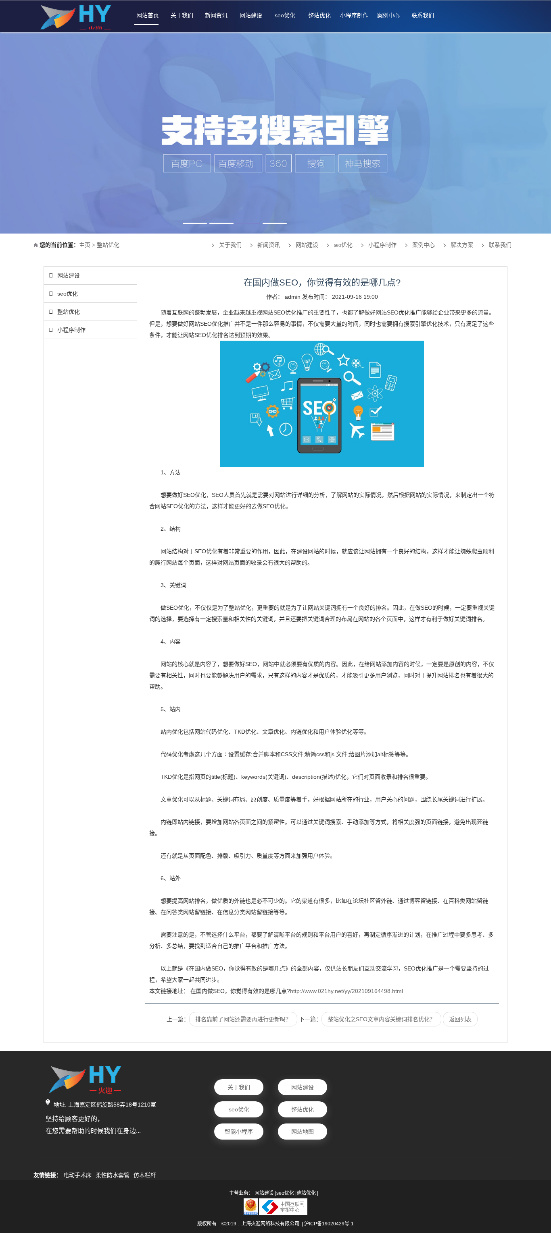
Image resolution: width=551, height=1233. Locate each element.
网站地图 (302, 1131)
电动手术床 (77, 1175)
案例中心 (388, 15)
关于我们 (182, 15)
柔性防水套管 (112, 1175)
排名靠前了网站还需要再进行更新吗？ (243, 1019)
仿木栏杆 (145, 1175)
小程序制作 (354, 15)
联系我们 (422, 15)
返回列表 (460, 1019)
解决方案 (462, 245)
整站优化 (319, 15)
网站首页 (147, 15)
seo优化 (285, 15)
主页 (84, 245)
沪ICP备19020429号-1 (329, 1224)
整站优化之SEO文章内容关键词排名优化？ (381, 1019)
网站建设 (251, 15)
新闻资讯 (216, 15)
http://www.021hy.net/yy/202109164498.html (346, 991)
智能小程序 (239, 1131)
